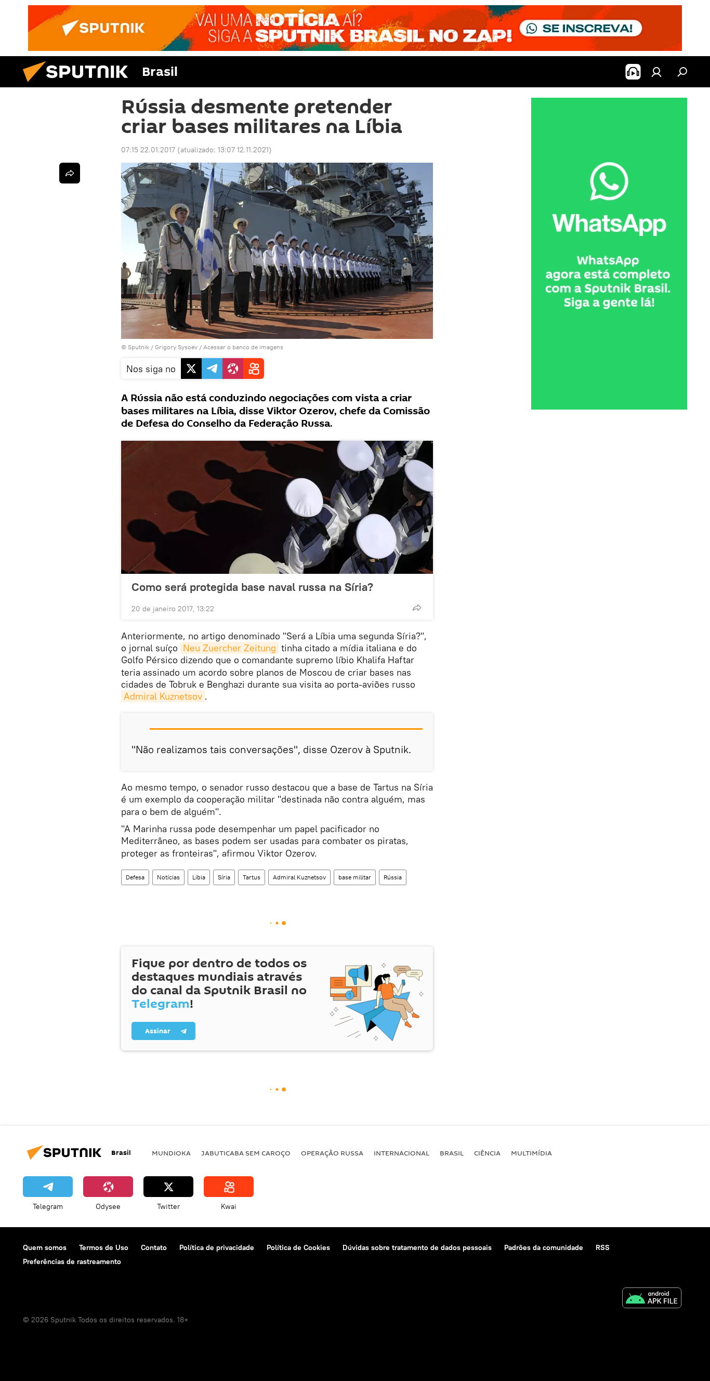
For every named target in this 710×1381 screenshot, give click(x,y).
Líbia (198, 877)
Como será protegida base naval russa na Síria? (252, 587)
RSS (603, 1247)
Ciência (487, 1153)
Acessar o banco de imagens (243, 347)
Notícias (168, 877)
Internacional (401, 1153)
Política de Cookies (298, 1247)
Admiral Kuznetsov (163, 696)
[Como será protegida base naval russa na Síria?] (277, 507)
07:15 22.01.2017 (148, 149)
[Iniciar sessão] (656, 71)
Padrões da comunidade (543, 1247)
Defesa (135, 877)
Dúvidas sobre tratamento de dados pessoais (417, 1247)
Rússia (393, 877)
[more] (416, 607)
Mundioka (171, 1153)
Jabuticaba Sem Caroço (246, 1153)
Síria (224, 877)
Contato (154, 1247)
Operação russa (332, 1153)
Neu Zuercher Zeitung (229, 648)
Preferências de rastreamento (72, 1261)
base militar (354, 877)
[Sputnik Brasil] (79, 84)
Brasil (452, 1153)
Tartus (251, 877)
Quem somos (45, 1247)
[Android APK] (651, 1299)
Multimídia (531, 1153)
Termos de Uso (103, 1247)
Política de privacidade (216, 1247)
